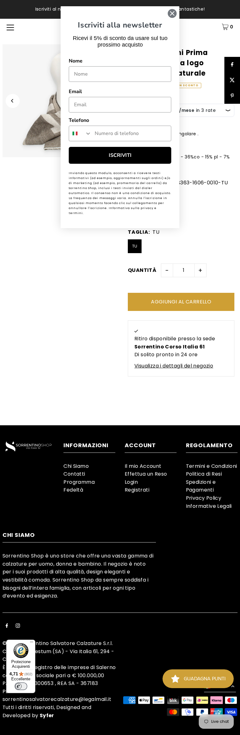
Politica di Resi (204, 474)
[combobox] (80, 133)
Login (131, 482)
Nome (75, 61)
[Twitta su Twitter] (232, 80)
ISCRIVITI (120, 155)
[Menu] (31, 643)
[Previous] (13, 101)
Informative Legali (209, 506)
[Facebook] (7, 626)
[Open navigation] (10, 27)
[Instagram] (18, 626)
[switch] (21, 686)
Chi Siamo (76, 466)
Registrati (137, 489)
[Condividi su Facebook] (232, 64)
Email (75, 91)
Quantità (142, 270)
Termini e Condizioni (211, 466)
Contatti (74, 474)
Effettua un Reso (146, 474)
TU (135, 246)
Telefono (79, 120)
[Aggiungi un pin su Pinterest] (232, 96)
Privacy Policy (204, 498)
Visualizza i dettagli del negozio (173, 365)
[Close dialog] (172, 13)
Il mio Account (143, 466)
